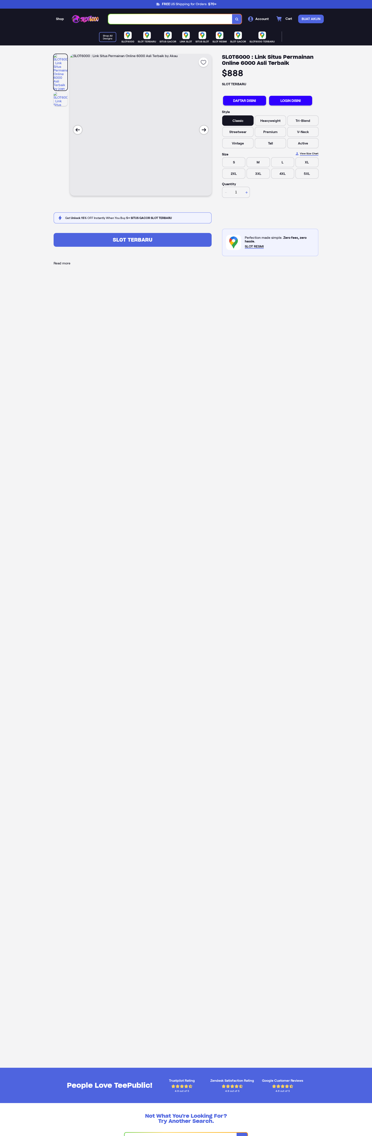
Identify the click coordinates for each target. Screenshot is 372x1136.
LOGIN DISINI (291, 100)
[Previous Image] (77, 130)
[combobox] (170, 19)
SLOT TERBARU (132, 239)
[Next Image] (204, 130)
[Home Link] (86, 19)
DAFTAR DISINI (244, 100)
